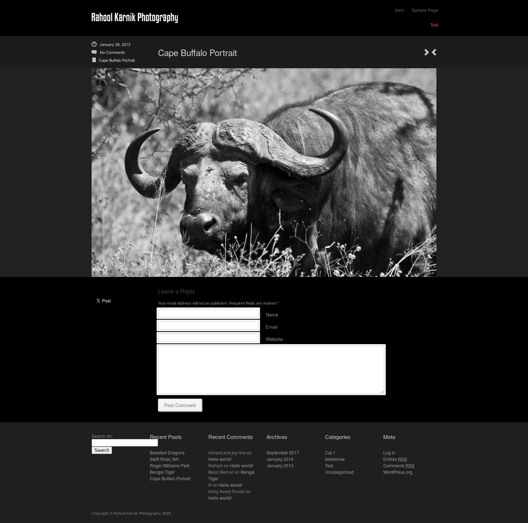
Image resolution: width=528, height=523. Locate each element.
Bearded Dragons (167, 452)
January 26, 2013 (115, 44)
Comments (398, 465)
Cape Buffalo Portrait (117, 60)
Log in (389, 452)
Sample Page (425, 10)
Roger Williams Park (170, 465)
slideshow (335, 459)
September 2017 (283, 452)
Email (272, 325)
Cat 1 (330, 452)
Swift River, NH (164, 459)
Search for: (102, 436)
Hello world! (220, 459)
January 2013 (280, 465)
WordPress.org (397, 472)
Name (272, 313)
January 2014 (280, 459)
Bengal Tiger (162, 472)
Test (434, 25)
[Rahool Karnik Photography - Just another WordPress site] (135, 18)
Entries (395, 459)
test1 (399, 10)
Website (274, 337)
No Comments (112, 52)
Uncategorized (339, 472)
